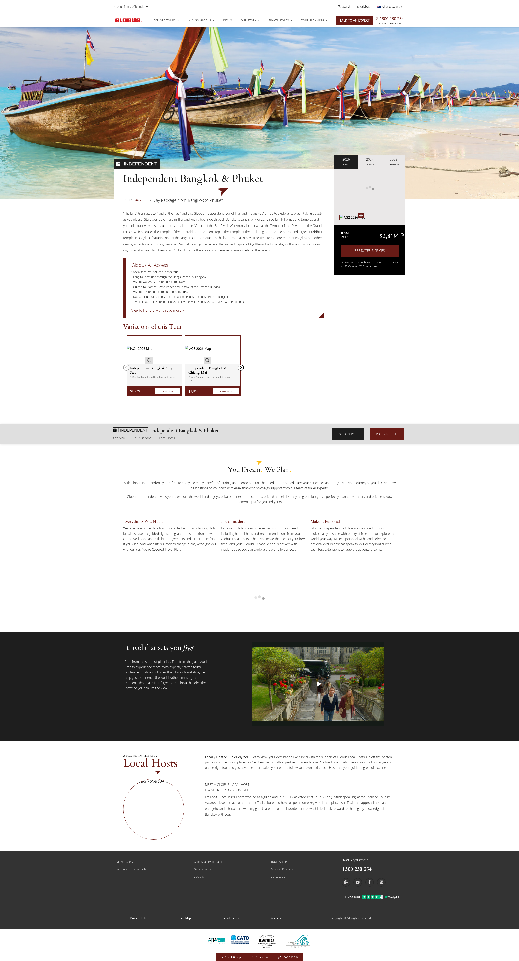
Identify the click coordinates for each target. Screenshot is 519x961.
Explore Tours (164, 20)
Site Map (185, 918)
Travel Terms (230, 918)
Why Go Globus (199, 20)
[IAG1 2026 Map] (140, 350)
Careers (199, 876)
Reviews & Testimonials (131, 869)
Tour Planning (312, 20)
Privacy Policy (139, 918)
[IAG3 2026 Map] (198, 350)
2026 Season (346, 161)
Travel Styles (279, 20)
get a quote (348, 434)
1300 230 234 (392, 18)
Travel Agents (279, 862)
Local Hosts (167, 438)
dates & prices (387, 434)
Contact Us (278, 876)
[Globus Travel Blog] (346, 882)
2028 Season (393, 161)
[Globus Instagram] (381, 882)
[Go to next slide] (241, 368)
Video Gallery (125, 862)
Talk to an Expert (355, 20)
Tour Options (142, 438)
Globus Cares (202, 869)
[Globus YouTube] (357, 882)
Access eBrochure (282, 869)
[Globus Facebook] (369, 882)
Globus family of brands (129, 7)
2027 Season (370, 161)
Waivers (275, 918)
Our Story (248, 20)
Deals (227, 20)
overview (119, 438)
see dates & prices (370, 250)
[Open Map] (352, 217)
